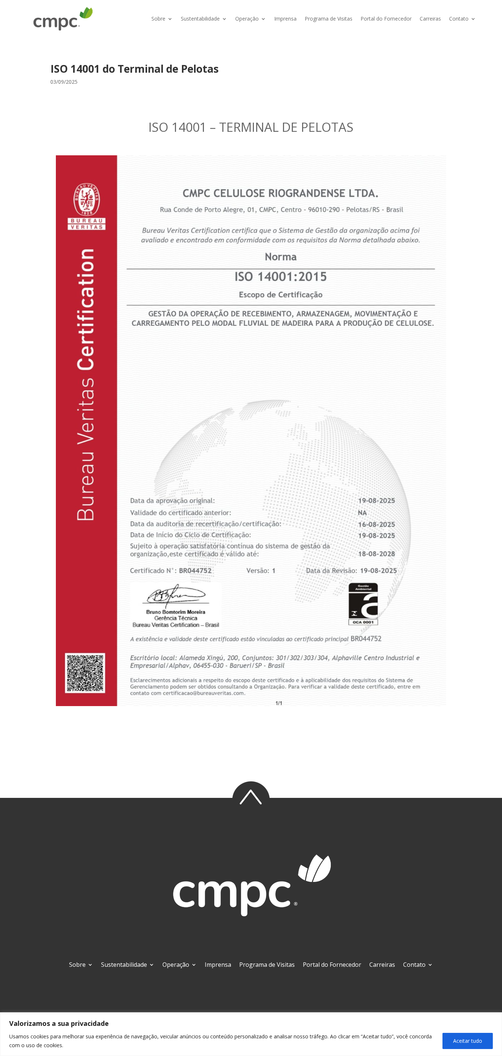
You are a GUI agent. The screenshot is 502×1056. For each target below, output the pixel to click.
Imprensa (285, 18)
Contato (459, 18)
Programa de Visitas (328, 18)
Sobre (158, 18)
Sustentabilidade (200, 18)
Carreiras (430, 18)
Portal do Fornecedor (386, 18)
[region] (251, 1034)
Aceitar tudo (467, 1040)
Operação (247, 18)
